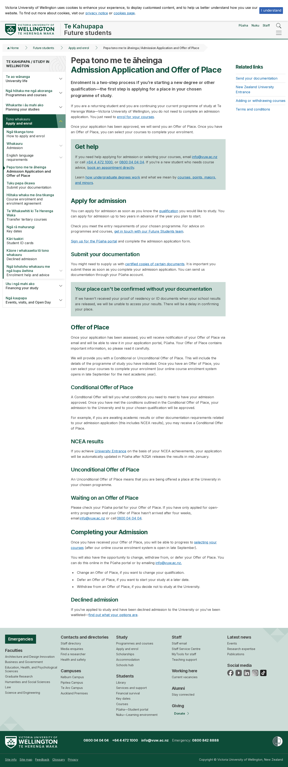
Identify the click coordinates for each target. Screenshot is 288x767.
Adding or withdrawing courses (260, 101)
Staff (266, 25)
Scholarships (125, 654)
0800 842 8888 (205, 740)
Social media (239, 665)
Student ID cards (20, 241)
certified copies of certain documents (154, 264)
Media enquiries (72, 649)
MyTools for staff (184, 654)
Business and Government (24, 662)
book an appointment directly (110, 167)
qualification (168, 211)
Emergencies (20, 639)
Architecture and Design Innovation (30, 656)
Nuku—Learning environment (136, 714)
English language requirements (20, 157)
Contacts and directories (85, 637)
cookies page (124, 13)
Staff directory (71, 643)
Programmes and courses (29, 93)
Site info (11, 759)
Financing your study (22, 286)
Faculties (14, 650)
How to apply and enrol (26, 134)
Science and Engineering (22, 692)
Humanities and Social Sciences (27, 682)
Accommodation (128, 659)
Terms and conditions (253, 109)
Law (8, 687)
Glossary (58, 759)
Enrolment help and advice (28, 270)
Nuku (255, 25)
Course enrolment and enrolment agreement (30, 199)
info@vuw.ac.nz (204, 157)
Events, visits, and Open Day (28, 300)
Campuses (71, 670)
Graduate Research (19, 676)
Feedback (42, 759)
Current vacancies (185, 677)
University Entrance (110, 451)
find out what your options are (113, 615)
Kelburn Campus (72, 677)
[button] (61, 79)
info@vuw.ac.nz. (169, 563)
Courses (122, 704)
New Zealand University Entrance (255, 89)
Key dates (21, 229)
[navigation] (279, 33)
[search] (279, 26)
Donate (179, 713)
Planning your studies (24, 107)
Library (121, 682)
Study (122, 637)
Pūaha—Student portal (132, 709)
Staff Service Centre (186, 649)
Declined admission (28, 254)
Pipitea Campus (72, 682)
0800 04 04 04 (131, 162)
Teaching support (184, 659)
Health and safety (73, 659)
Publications (235, 654)
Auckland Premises (74, 693)
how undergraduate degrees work (112, 177)
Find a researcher (73, 654)
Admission (15, 145)
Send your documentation (256, 78)
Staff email (179, 643)
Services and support (131, 688)
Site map (26, 759)
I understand (271, 10)
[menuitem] (11, 759)
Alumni (178, 688)
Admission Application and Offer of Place (29, 171)
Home (15, 48)
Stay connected (183, 694)
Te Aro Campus (72, 688)
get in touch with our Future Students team (148, 231)
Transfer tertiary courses (30, 215)
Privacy (73, 759)
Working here (184, 670)
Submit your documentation (29, 185)
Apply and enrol (79, 48)
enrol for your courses (135, 117)
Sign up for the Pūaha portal (94, 241)
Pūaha (243, 25)
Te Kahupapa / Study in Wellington (27, 64)
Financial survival (128, 693)
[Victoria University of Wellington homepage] (29, 29)
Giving (178, 705)
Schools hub (125, 665)
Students (125, 676)
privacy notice (96, 13)
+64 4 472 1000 (99, 162)
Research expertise (241, 649)
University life (18, 79)
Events (232, 643)
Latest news (239, 637)
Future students (43, 48)
